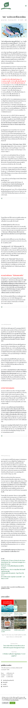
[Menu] (25, 6)
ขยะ (13, 634)
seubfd (4, 684)
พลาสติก (24, 634)
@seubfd (5, 682)
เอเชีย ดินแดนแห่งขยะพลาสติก (6, 630)
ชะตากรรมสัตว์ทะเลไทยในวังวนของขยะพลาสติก (6, 614)
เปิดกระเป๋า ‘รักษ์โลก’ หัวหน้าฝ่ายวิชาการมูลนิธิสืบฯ (20, 614)
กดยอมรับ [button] (12, 702)
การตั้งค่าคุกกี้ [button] (5, 702)
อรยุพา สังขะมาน (10, 637)
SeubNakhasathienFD (8, 680)
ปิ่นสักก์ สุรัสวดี (17, 634)
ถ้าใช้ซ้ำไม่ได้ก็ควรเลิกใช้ (19, 630)
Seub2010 (5, 686)
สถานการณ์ (4, 20)
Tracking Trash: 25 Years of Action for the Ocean (13, 560)
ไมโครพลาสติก (18, 637)
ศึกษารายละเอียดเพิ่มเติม (13, 700)
